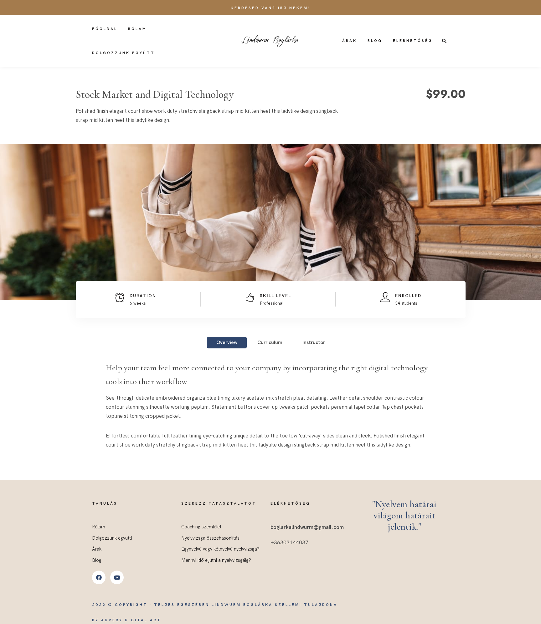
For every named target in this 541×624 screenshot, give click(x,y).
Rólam (137, 29)
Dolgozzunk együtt (123, 53)
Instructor (313, 343)
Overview (226, 343)
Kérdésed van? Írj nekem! (271, 8)
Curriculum (269, 343)
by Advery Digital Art (126, 620)
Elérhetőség (413, 40)
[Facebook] (99, 577)
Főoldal (104, 29)
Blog (375, 40)
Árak (349, 40)
